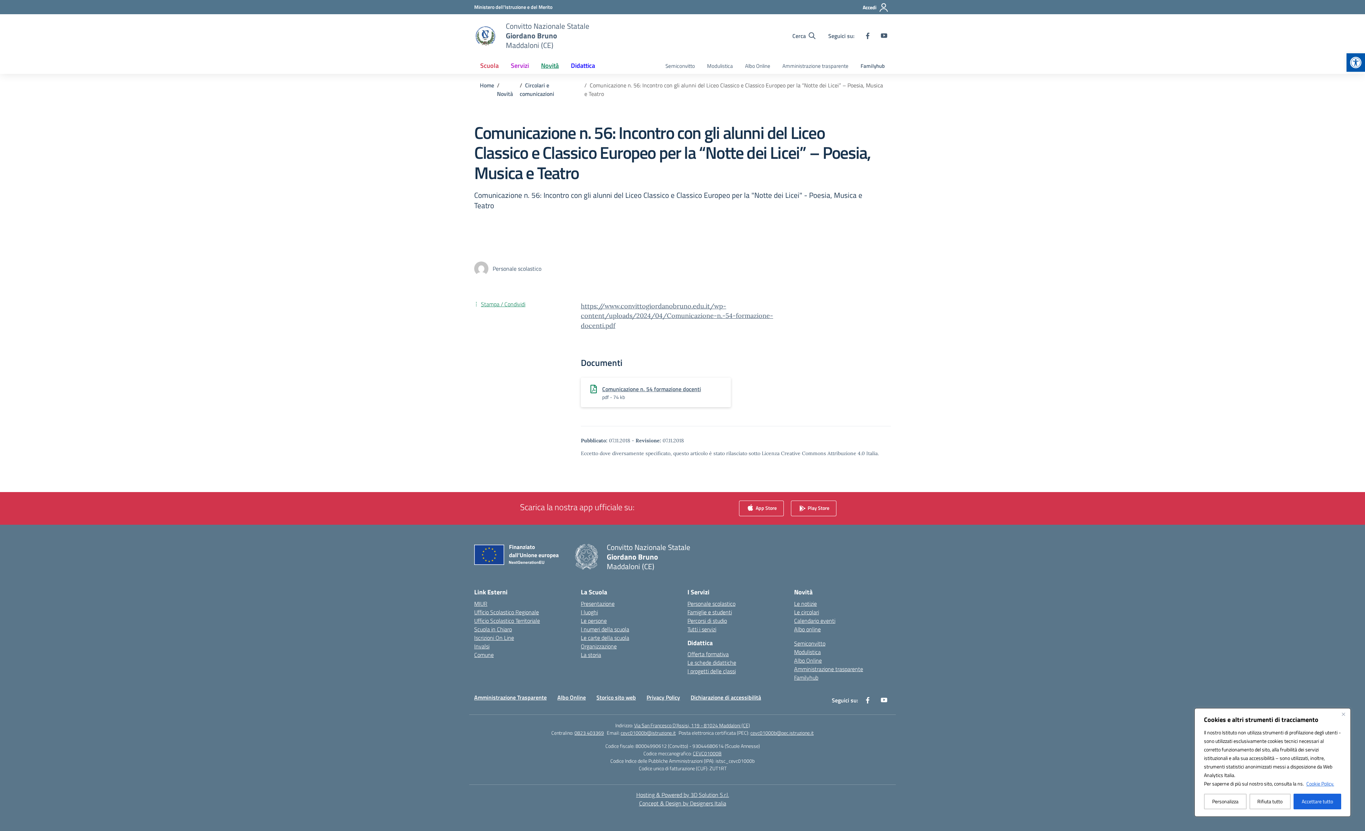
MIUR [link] (480, 603)
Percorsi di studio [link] (707, 620)
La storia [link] (591, 655)
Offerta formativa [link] (708, 654)
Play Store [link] (818, 507)
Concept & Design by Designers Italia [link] (682, 803)
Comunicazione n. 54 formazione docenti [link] (651, 389)
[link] (1356, 62)
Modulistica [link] (720, 66)
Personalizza (1225, 801)
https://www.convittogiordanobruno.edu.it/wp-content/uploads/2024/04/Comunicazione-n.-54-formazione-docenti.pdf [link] (677, 315)
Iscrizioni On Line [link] (494, 637)
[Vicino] (1343, 714)
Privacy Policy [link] (663, 697)
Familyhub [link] (873, 66)
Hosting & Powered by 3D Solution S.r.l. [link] (682, 794)
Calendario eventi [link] (814, 620)
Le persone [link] (594, 620)
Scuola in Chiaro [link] (493, 629)
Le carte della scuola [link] (605, 637)
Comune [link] (484, 655)
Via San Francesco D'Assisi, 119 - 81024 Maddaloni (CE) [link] (692, 725)
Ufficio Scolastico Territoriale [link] (507, 620)
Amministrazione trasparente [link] (815, 66)
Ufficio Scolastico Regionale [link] (506, 612)
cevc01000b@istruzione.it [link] (648, 732)
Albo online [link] (807, 629)
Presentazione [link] (598, 603)
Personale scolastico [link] (711, 603)
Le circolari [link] (806, 612)
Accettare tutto (1317, 801)
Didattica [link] (583, 65)
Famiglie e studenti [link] (709, 612)
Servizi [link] (520, 65)
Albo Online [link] (757, 66)
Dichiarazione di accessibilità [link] (726, 697)
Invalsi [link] (481, 646)
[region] (1272, 762)
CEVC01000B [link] (707, 753)
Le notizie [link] (805, 603)
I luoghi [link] (589, 612)
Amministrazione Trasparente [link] (510, 697)
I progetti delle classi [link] (711, 671)
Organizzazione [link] (599, 646)
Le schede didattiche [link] (711, 662)
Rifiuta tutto (1270, 801)
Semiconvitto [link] (680, 66)
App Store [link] (766, 507)
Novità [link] (550, 65)
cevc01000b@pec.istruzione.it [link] (782, 732)
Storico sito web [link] (616, 697)
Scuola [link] (489, 65)
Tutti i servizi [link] (701, 629)
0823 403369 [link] (589, 732)
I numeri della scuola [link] (605, 629)
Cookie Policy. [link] (1320, 783)
